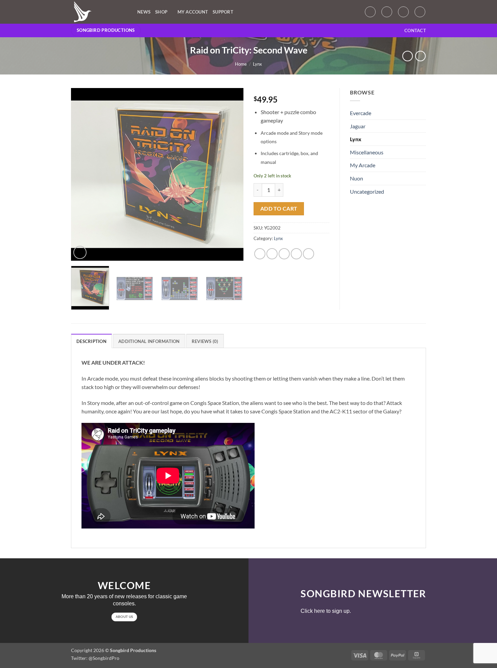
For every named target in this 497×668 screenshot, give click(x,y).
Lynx (257, 64)
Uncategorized (367, 191)
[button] (370, 11)
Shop (161, 12)
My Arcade (362, 165)
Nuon (356, 178)
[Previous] (83, 174)
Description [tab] (91, 341)
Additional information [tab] (149, 341)
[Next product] (407, 56)
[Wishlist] (386, 11)
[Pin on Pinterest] (296, 253)
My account (193, 12)
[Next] (232, 174)
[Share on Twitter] (272, 253)
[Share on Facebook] (259, 253)
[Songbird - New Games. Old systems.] (99, 12)
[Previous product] (420, 56)
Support (223, 12)
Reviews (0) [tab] (205, 341)
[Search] (420, 11)
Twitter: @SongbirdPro (95, 658)
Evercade (360, 113)
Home (241, 64)
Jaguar (357, 126)
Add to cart (279, 209)
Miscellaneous (366, 152)
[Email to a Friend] (284, 253)
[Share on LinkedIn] (308, 253)
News (143, 12)
